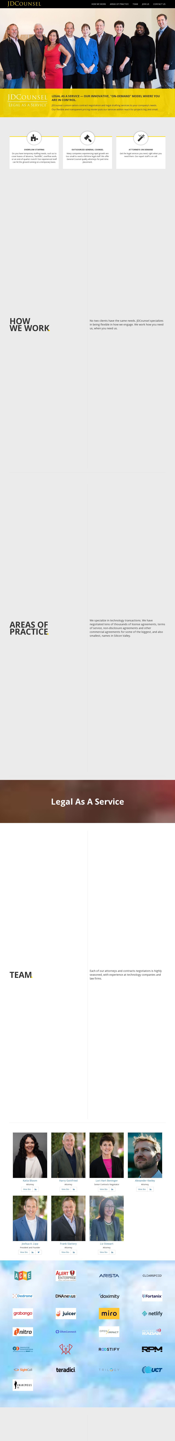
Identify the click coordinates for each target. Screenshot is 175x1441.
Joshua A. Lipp (30, 1243)
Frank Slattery (68, 1243)
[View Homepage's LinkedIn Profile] (35, 1189)
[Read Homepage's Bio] (30, 1155)
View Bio (27, 1189)
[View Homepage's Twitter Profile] (38, 1252)
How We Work (98, 4)
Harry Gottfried (68, 1180)
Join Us (145, 4)
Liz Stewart (106, 1243)
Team (135, 4)
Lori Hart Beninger (107, 1180)
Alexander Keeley (145, 1180)
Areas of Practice (119, 4)
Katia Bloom (30, 1180)
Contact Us (159, 4)
